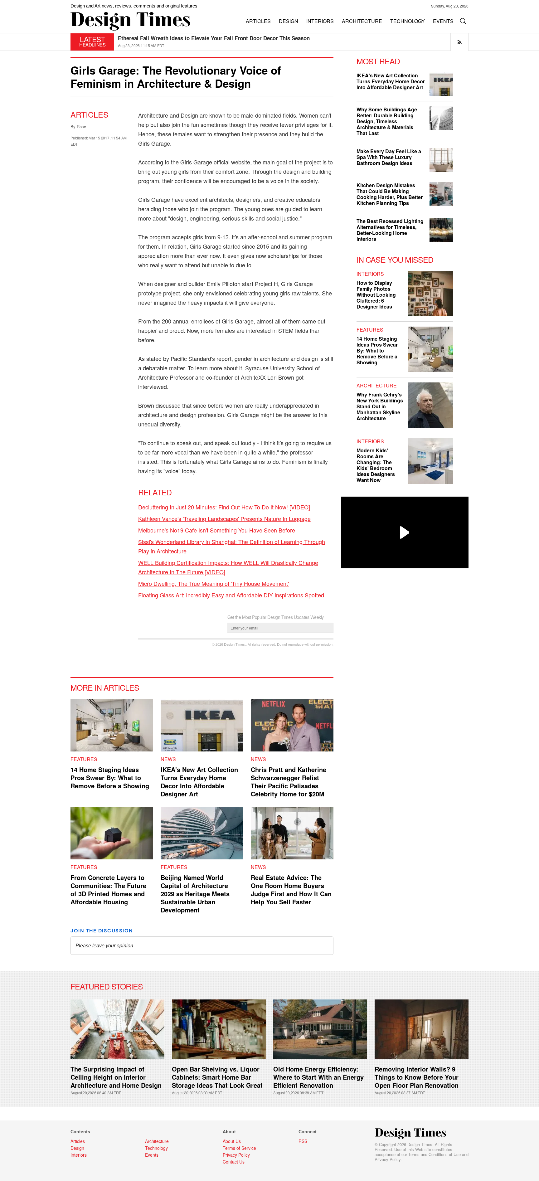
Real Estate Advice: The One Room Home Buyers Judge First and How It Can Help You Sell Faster (291, 889)
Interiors (370, 273)
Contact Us (234, 1162)
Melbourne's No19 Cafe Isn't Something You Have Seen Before (216, 530)
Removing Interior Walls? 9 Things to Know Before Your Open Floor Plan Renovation (417, 1077)
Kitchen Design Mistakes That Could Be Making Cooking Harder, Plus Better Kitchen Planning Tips (390, 194)
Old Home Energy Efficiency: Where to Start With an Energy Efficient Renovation (318, 1077)
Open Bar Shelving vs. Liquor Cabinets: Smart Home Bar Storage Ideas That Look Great (217, 1077)
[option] (293, 42)
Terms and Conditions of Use (434, 1154)
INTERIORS (320, 21)
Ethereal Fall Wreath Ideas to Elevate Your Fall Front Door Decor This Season (214, 38)
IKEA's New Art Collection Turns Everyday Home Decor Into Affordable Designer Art (199, 781)
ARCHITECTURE (362, 21)
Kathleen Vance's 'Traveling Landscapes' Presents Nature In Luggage (224, 518)
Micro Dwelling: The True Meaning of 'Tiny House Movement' (213, 583)
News (168, 759)
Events (151, 1155)
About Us (232, 1141)
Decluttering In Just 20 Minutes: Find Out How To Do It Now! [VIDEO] (224, 507)
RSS (303, 1141)
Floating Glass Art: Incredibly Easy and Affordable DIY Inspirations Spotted (231, 595)
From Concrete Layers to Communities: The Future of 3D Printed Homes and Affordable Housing (108, 889)
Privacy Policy (388, 1159)
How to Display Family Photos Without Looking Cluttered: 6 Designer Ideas (376, 294)
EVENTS (443, 21)
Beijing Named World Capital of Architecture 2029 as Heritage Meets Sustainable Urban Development (195, 893)
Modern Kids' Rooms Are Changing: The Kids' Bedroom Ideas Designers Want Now (376, 465)
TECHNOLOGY (407, 21)
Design (77, 1148)
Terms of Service (239, 1148)
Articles (89, 114)
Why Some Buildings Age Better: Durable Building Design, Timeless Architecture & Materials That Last (387, 121)
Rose (81, 126)
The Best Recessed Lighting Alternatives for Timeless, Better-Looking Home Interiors (390, 229)
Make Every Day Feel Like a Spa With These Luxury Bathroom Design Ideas (389, 157)
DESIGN (288, 21)
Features (83, 759)
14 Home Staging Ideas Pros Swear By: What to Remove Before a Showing (109, 777)
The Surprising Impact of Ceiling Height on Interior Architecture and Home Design (116, 1077)
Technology (156, 1148)
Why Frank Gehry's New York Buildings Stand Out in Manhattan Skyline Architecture (380, 406)
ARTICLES (258, 21)
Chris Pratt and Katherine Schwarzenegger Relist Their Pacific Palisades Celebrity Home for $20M (288, 781)
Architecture (377, 385)
